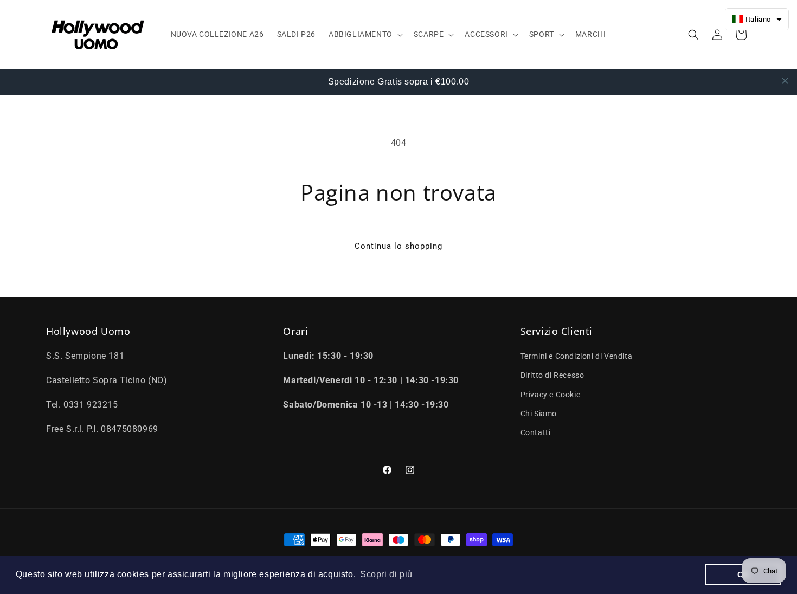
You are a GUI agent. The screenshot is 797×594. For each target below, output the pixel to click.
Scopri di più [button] (386, 574)
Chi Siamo (538, 413)
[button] (364, 34)
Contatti (535, 432)
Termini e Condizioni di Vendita (576, 356)
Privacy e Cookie (550, 394)
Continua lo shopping (398, 246)
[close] (785, 81)
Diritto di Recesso (552, 375)
